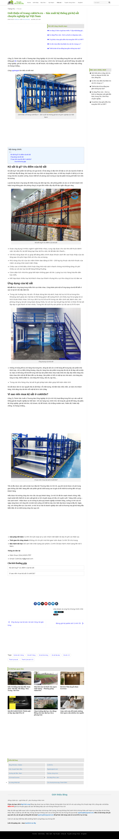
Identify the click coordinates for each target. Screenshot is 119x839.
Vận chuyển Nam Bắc (15, 769)
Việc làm (43, 2)
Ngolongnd (26, 19)
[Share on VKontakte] (49, 603)
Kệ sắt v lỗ (66, 655)
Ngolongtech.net (52, 769)
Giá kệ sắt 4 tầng (19, 655)
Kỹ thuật (51, 2)
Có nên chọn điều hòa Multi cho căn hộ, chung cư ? (65, 44)
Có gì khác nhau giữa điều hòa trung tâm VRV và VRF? (66, 39)
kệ (15, 61)
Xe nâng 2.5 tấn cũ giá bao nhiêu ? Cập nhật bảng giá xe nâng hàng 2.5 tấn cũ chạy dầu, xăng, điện (65, 31)
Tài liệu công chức (52, 773)
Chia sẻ (59, 2)
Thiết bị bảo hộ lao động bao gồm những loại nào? (64, 48)
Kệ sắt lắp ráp (56, 655)
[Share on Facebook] (35, 603)
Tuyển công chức (69, 2)
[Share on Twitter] (39, 603)
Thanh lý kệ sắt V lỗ (27, 659)
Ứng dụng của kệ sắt (17, 157)
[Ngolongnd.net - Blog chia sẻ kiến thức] (16, 2)
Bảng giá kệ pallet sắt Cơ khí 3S (68, 623)
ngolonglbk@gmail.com (45, 815)
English (80, 2)
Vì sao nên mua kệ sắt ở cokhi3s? (21, 159)
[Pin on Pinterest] (46, 603)
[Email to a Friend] (42, 603)
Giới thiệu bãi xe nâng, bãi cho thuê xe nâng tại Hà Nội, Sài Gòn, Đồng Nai (100, 75)
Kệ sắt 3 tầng (31, 655)
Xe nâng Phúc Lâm (53, 777)
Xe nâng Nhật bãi (14, 782)
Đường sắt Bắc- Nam (15, 773)
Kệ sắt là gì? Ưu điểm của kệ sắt (21, 154)
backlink (28, 823)
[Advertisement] (26, 39)
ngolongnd (15, 70)
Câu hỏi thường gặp (20, 161)
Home (29, 2)
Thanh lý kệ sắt (13, 659)
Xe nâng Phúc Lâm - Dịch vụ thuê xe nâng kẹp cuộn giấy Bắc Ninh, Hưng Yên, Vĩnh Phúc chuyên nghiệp (65, 35)
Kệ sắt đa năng (43, 655)
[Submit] (109, 2)
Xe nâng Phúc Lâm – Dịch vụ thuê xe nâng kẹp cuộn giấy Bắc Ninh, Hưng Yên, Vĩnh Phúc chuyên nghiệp (101, 95)
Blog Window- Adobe (15, 765)
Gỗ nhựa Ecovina (14, 777)
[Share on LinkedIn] (53, 603)
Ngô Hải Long (25, 804)
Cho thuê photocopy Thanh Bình (57, 782)
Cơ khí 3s (50, 765)
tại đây (33, 823)
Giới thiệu (36, 2)
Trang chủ (11, 9)
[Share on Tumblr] (56, 603)
